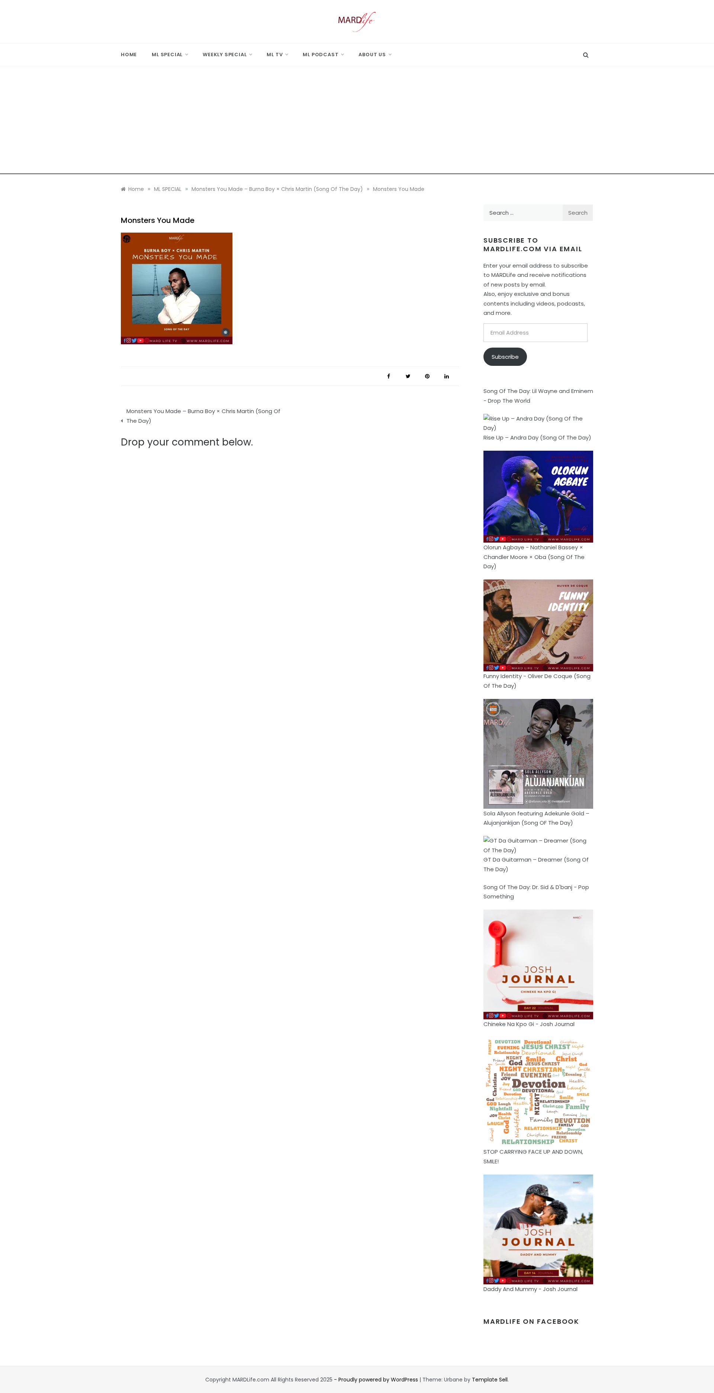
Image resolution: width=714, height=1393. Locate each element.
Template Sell (490, 1379)
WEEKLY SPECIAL (225, 54)
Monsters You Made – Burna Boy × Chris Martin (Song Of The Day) (203, 416)
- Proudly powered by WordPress (376, 1379)
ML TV (275, 54)
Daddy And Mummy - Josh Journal (530, 1289)
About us (372, 54)
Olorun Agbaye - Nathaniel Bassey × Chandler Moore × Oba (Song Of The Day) (534, 556)
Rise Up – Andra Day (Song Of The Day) (537, 437)
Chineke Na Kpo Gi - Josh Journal (529, 1024)
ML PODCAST (320, 54)
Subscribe (505, 357)
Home (129, 54)
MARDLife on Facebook (531, 1321)
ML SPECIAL (167, 54)
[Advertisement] (357, 122)
